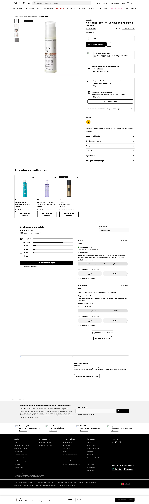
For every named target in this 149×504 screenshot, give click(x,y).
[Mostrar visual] (16, 21)
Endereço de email (81, 407)
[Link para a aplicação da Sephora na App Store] (128, 468)
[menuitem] (100, 3)
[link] (46, 263)
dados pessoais (45, 415)
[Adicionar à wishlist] (33, 177)
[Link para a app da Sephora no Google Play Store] (117, 468)
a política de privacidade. (64, 415)
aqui (38, 474)
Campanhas (41, 475)
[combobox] (114, 230)
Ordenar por (103, 226)
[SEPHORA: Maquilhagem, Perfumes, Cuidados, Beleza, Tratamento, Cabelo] (22, 3)
